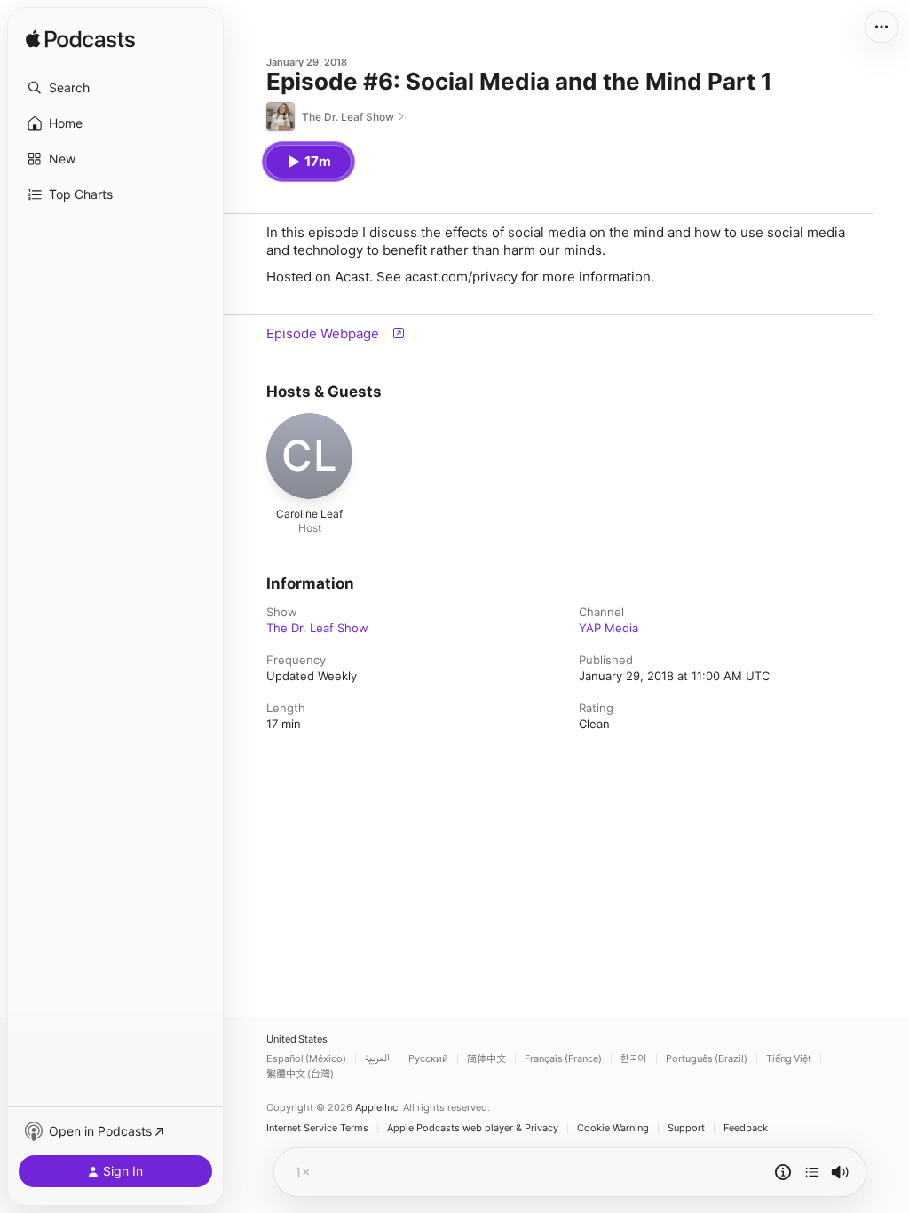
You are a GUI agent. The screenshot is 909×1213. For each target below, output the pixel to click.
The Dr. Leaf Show (317, 628)
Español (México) (306, 1059)
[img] (80, 40)
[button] (115, 88)
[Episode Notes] (783, 1172)
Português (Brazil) (706, 1059)
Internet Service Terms (317, 1128)
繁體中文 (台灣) (300, 1074)
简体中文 (486, 1059)
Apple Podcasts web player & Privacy (472, 1128)
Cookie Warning (613, 1128)
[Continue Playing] (812, 1172)
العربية (377, 1059)
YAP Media (608, 628)
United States (297, 1039)
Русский (428, 1059)
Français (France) (563, 1059)
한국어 (633, 1059)
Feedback (745, 1128)
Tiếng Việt (788, 1059)
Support (686, 1128)
